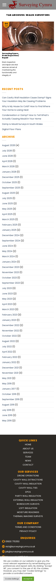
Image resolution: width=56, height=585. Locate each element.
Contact (28, 464)
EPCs (28, 492)
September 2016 (11, 399)
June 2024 (7, 245)
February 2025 (10, 224)
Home (28, 444)
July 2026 (7, 150)
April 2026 (7, 161)
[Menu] (4, 5)
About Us (28, 448)
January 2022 (9, 362)
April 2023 (7, 304)
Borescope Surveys (28, 504)
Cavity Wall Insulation (28, 483)
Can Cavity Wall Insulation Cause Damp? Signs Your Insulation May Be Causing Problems (26, 99)
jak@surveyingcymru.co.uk (19, 551)
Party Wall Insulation (28, 495)
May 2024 (7, 251)
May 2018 (7, 383)
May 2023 (7, 298)
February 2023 (9, 314)
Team (28, 456)
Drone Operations (28, 475)
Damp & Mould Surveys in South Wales (22, 124)
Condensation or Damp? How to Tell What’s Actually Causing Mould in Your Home (25, 117)
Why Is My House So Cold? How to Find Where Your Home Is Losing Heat (26, 108)
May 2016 (7, 420)
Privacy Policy (28, 531)
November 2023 (10, 272)
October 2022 (9, 335)
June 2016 (7, 415)
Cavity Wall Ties (28, 487)
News (28, 460)
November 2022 (10, 330)
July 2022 (7, 346)
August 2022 (8, 341)
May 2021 (7, 378)
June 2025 (7, 203)
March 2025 (8, 219)
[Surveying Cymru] (30, 5)
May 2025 (7, 208)
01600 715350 (12, 541)
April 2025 (7, 214)
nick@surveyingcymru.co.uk (20, 546)
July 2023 (7, 288)
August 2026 (8, 145)
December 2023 (10, 267)
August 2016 (8, 404)
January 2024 (9, 261)
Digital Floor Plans (11, 129)
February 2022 (9, 357)
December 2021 (10, 367)
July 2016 (6, 410)
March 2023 (8, 309)
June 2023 (7, 293)
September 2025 (11, 187)
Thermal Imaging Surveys (28, 516)
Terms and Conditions (28, 527)
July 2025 (7, 198)
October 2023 (9, 277)
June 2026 (7, 155)
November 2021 (10, 372)
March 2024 (8, 256)
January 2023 (9, 320)
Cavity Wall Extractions (28, 479)
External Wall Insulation (28, 500)
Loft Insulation (28, 508)
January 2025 (9, 230)
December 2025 (10, 177)
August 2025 (8, 192)
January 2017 (9, 388)
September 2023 (11, 282)
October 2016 (9, 394)
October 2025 (9, 182)
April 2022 (7, 351)
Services (28, 452)
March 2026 (8, 166)
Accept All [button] (28, 578)
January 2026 (9, 171)
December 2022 (10, 325)
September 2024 (11, 240)
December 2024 (11, 235)
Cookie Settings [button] (12, 578)
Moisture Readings (28, 512)
